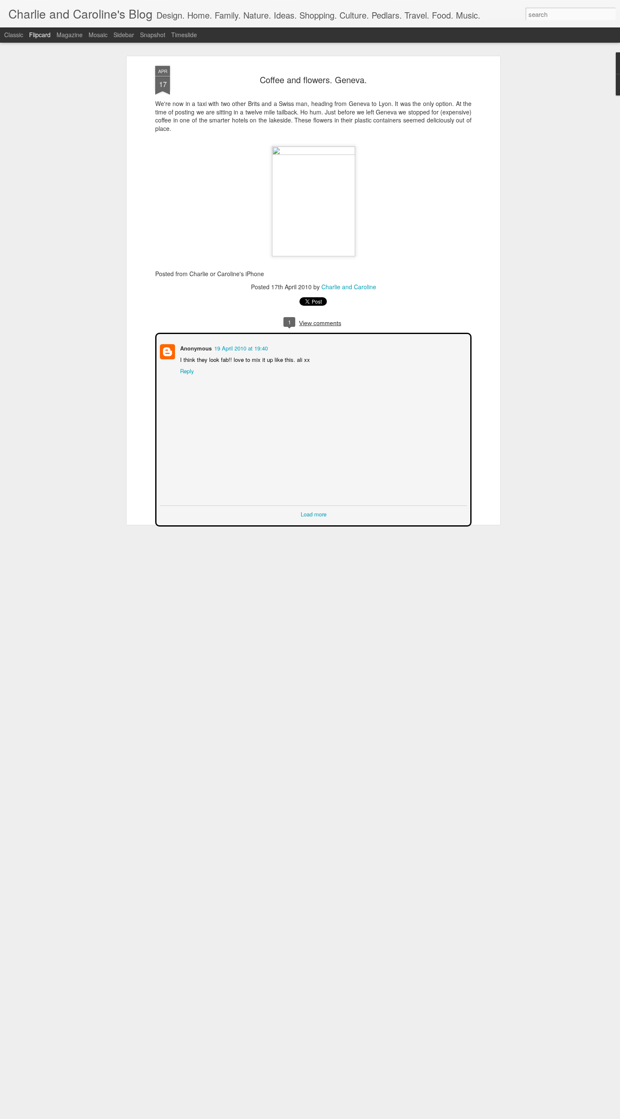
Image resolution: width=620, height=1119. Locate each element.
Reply (186, 370)
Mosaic (98, 34)
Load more (313, 513)
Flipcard (40, 34)
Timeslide (184, 34)
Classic (13, 34)
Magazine (70, 34)
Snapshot (152, 34)
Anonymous (195, 347)
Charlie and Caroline (348, 286)
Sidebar (123, 34)
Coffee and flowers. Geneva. (313, 79)
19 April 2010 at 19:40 (240, 347)
